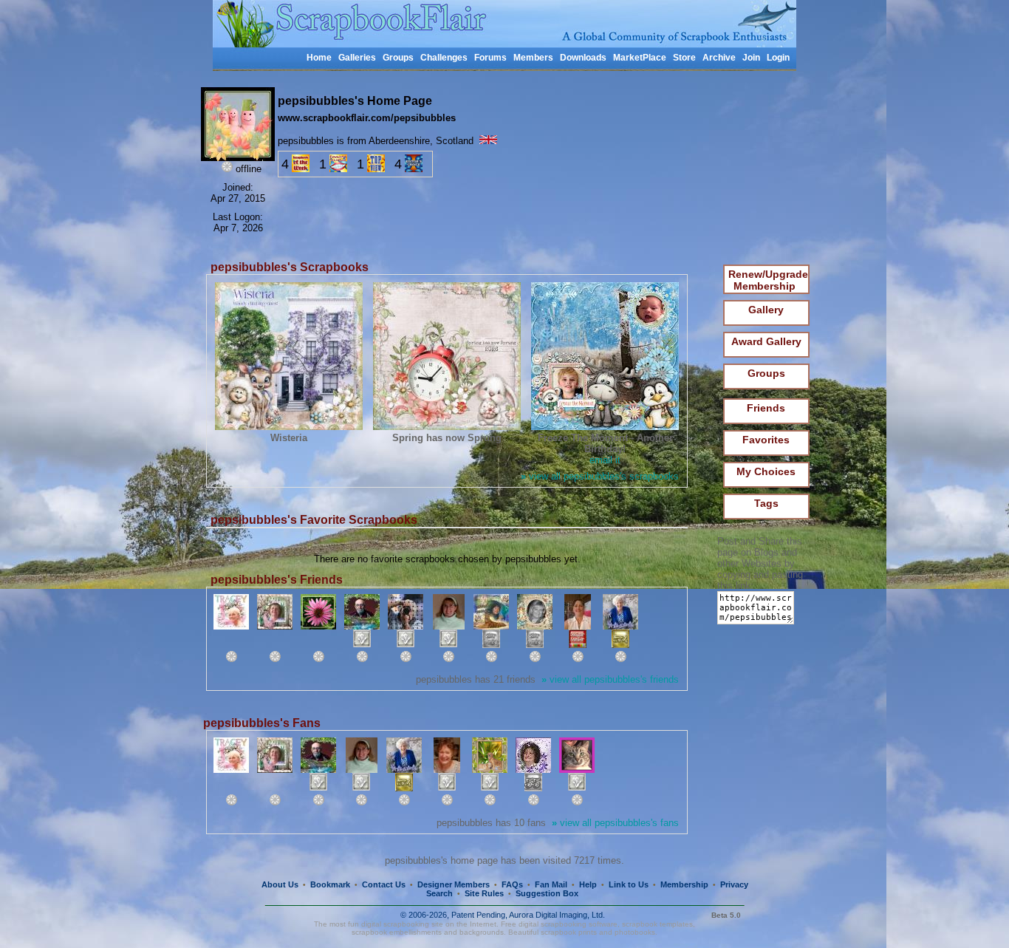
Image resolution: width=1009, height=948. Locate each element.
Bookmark (330, 884)
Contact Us (384, 884)
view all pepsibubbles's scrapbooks (600, 476)
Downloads (583, 57)
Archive (719, 57)
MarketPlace (639, 57)
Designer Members (453, 884)
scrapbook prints (569, 932)
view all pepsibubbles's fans (615, 822)
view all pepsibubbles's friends (610, 679)
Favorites (766, 440)
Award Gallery (766, 341)
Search (439, 893)
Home (319, 57)
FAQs (512, 884)
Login (778, 57)
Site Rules (484, 893)
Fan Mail (551, 884)
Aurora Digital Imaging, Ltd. (557, 914)
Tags (766, 503)
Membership (684, 884)
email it (604, 460)
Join (751, 57)
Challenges (444, 57)
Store (684, 57)
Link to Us (629, 884)
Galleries (357, 57)
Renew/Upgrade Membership (768, 280)
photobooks (635, 932)
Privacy (734, 884)
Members (533, 57)
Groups (398, 57)
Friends (766, 408)
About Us (279, 884)
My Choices (766, 471)
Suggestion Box (547, 893)
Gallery (766, 310)
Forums (490, 57)
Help (588, 884)
